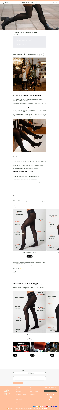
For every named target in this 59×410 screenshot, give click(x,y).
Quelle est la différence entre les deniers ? (29, 191)
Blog (17, 401)
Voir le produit (30, 256)
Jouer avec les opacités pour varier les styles (23, 43)
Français (47, 2)
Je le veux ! (29, 338)
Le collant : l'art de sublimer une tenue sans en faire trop (25, 39)
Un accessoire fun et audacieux (21, 44)
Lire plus (15, 355)
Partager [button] (15, 361)
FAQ (16, 402)
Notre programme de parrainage (21, 394)
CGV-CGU (31, 389)
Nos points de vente (19, 397)
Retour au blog (30, 365)
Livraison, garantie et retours (34, 392)
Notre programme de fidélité (20, 396)
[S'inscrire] (56, 391)
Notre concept (18, 392)
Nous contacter (32, 396)
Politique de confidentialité (34, 391)
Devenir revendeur (19, 399)
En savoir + (49, 408)
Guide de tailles (32, 394)
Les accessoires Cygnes (29, 277)
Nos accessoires (18, 391)
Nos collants (18, 389)
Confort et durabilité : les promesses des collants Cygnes (25, 41)
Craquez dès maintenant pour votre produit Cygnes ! (25, 45)
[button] (0, 0)
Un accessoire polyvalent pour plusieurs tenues (23, 40)
